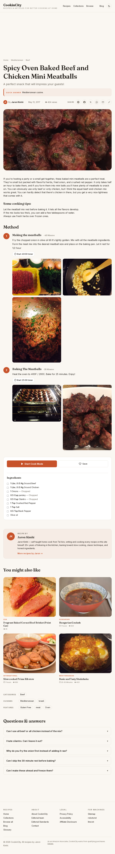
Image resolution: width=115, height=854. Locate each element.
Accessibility (65, 818)
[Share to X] (90, 102)
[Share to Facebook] (84, 102)
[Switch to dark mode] (109, 6)
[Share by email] (102, 102)
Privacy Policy (66, 814)
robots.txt (92, 818)
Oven (47, 707)
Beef (28, 60)
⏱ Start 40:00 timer (23, 254)
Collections (78, 6)
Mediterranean (17, 60)
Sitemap (91, 814)
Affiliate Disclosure (68, 822)
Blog (102, 6)
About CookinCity (40, 814)
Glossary (7, 829)
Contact (35, 826)
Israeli (41, 701)
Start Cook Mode (34, 463)
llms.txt (91, 822)
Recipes (67, 6)
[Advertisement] (57, 33)
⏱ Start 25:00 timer (23, 380)
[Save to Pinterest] (78, 102)
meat (38, 707)
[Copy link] (109, 102)
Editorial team (38, 818)
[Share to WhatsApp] (96, 102)
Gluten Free (25, 707)
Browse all (8, 822)
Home (5, 60)
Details (50, 844)
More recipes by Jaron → (30, 553)
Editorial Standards (40, 822)
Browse (89, 6)
